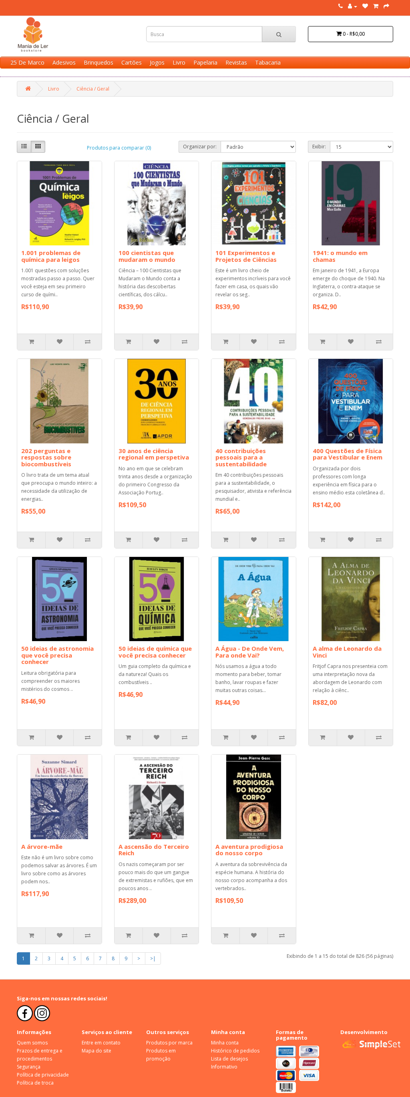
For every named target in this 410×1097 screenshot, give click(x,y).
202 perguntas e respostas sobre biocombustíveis (46, 457)
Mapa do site (96, 1050)
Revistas (236, 62)
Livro (179, 62)
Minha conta (225, 1042)
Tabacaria (268, 62)
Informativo (224, 1066)
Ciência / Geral (92, 88)
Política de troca (35, 1082)
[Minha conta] (352, 6)
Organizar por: (200, 146)
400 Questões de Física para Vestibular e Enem (347, 454)
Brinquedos (98, 62)
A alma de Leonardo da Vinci (347, 651)
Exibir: (319, 146)
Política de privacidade (43, 1074)
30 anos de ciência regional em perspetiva (154, 454)
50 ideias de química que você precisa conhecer (155, 651)
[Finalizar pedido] (386, 6)
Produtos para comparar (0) (119, 147)
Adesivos (64, 62)
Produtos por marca (169, 1042)
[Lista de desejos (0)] (365, 6)
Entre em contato (101, 1042)
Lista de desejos (229, 1058)
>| (153, 958)
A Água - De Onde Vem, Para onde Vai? (249, 651)
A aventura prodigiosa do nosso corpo (249, 849)
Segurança (28, 1066)
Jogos (157, 62)
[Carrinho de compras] (375, 6)
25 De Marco (27, 62)
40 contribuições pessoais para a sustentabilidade (241, 457)
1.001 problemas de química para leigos (50, 256)
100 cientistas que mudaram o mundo (147, 256)
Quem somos (32, 1042)
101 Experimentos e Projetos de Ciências (246, 256)
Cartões (131, 62)
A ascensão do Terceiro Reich (154, 849)
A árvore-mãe (41, 846)
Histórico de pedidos (235, 1050)
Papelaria (205, 62)
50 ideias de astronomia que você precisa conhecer (57, 655)
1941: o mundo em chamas (340, 256)
